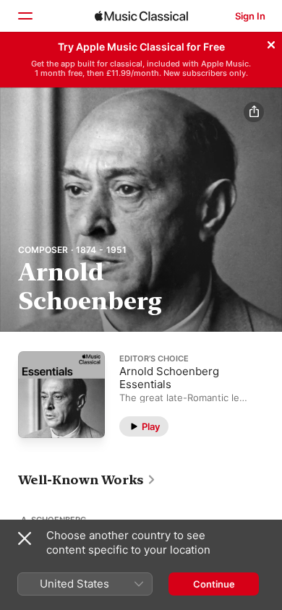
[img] (141, 16)
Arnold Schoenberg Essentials (169, 377)
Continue (214, 584)
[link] (87, 480)
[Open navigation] (24, 16)
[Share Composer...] (254, 112)
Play (151, 425)
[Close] (271, 42)
